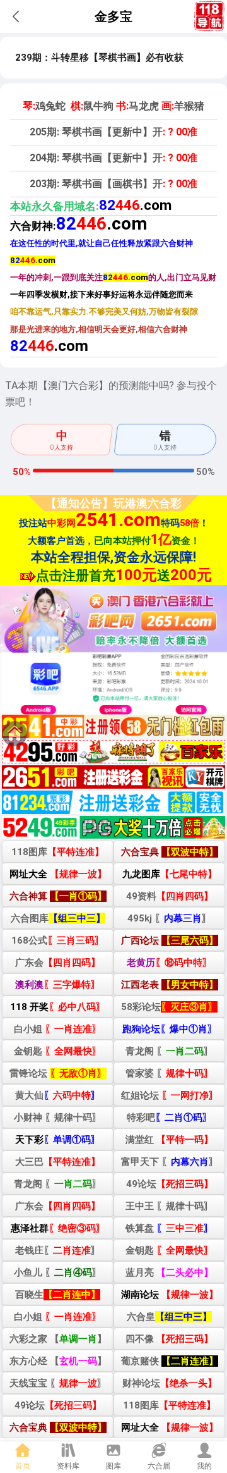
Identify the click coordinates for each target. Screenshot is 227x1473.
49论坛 (169, 1184)
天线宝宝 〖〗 (58, 1383)
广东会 (57, 962)
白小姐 (58, 1029)
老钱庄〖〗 (57, 1250)
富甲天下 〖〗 (169, 1162)
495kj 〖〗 (169, 918)
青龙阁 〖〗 (169, 1051)
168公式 (57, 940)
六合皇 (169, 1316)
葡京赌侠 (169, 1361)
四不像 (169, 1339)
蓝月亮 (169, 1272)
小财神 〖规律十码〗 (58, 1117)
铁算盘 (169, 1228)
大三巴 (57, 1162)
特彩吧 (169, 1117)
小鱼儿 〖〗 (58, 1272)
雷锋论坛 (58, 1073)
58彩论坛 (169, 1007)
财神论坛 (169, 1383)
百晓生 (57, 1294)
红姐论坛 (169, 1095)
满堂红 (169, 1139)
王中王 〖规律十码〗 (169, 1206)
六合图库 (58, 918)
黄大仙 (57, 1095)
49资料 (169, 896)
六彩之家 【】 (58, 1339)
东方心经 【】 (58, 1361)
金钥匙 (58, 1051)
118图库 (57, 852)
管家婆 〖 (169, 1073)
